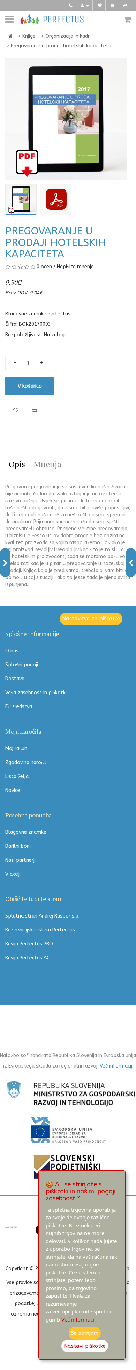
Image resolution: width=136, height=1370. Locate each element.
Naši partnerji (20, 860)
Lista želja (17, 776)
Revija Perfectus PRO (29, 944)
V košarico (30, 386)
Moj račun (16, 748)
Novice (12, 790)
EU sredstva (18, 707)
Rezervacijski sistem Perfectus (40, 930)
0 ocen (44, 267)
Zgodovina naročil (25, 762)
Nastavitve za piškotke (91, 618)
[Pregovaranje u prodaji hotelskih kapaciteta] (21, 199)
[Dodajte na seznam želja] (15, 410)
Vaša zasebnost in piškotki (36, 693)
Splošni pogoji (21, 665)
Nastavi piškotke (85, 1346)
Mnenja (47, 464)
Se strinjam (84, 1333)
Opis (17, 464)
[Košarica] (112, 5)
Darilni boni (18, 846)
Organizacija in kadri (68, 36)
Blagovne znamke (25, 832)
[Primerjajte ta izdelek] (35, 410)
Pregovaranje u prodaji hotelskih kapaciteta (61, 46)
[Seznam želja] (100, 5)
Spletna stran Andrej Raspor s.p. (42, 916)
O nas (11, 651)
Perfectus (59, 314)
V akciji (13, 874)
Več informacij (116, 1066)
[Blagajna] (125, 5)
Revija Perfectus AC (27, 958)
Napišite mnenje (75, 267)
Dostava (14, 679)
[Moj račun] (85, 5)
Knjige (29, 36)
